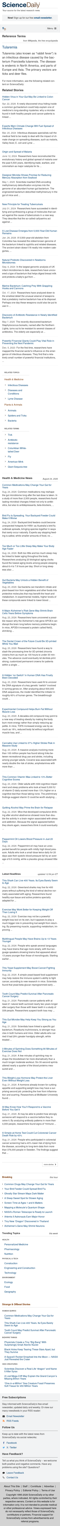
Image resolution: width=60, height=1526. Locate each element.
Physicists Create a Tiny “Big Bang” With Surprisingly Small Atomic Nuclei (25, 1343)
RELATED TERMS (11, 428)
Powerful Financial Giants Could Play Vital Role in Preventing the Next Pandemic (28, 342)
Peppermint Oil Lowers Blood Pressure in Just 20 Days (27, 840)
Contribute (35, 1486)
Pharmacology (11, 1249)
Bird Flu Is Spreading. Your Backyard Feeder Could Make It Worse (28, 517)
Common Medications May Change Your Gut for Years (26, 486)
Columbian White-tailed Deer (17, 449)
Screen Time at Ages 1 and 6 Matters (23, 1202)
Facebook (12, 1442)
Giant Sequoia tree (17, 466)
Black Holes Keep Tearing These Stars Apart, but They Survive (29, 1351)
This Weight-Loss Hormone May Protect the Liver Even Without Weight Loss (27, 1079)
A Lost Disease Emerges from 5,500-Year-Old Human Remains (29, 232)
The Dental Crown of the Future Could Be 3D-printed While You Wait (29, 642)
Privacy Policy (12, 1490)
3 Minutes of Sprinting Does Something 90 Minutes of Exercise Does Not (29, 1050)
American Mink (15, 461)
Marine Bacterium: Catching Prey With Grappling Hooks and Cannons (27, 287)
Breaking (7, 1177)
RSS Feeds (13, 1420)
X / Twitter (12, 1447)
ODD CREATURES (9, 1364)
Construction (10, 1263)
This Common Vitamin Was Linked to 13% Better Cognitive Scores (27, 778)
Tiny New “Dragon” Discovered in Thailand (26, 1221)
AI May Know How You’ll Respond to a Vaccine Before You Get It (26, 1108)
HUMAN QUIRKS (9, 1310)
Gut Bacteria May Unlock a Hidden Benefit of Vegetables (25, 581)
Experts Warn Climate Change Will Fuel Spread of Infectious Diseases (28, 127)
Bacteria (12, 420)
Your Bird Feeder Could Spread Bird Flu (25, 1188)
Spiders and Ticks (17, 415)
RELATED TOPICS (11, 372)
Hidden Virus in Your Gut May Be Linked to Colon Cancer (27, 98)
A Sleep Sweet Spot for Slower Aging (23, 1198)
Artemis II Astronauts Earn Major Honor (24, 1216)
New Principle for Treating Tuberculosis (22, 204)
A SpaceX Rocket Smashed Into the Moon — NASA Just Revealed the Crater (31, 1358)
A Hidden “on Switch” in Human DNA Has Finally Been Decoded (27, 676)
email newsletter (43, 17)
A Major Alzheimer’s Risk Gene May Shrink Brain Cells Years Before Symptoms (27, 612)
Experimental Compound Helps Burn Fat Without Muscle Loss (27, 710)
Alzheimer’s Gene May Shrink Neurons (24, 1226)
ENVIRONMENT (8, 1277)
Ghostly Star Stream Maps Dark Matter (24, 1193)
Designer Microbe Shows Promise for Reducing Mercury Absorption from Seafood (26, 176)
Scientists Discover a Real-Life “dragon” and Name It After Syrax (30, 1370)
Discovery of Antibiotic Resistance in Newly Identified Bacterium (29, 316)
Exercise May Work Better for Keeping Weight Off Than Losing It (27, 911)
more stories (49, 1164)
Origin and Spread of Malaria (17, 151)
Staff (25, 1486)
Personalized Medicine (16, 1244)
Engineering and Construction (19, 1268)
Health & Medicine (13, 379)
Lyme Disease (15, 398)
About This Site (12, 1486)
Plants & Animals (13, 404)
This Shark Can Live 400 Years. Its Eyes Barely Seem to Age (30, 882)
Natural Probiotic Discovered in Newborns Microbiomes (24, 261)
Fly (9, 456)
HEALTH (5, 1239)
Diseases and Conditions (15, 392)
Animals (12, 410)
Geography (10, 1291)
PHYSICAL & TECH (10, 1258)
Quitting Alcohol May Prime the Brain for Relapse (27, 807)
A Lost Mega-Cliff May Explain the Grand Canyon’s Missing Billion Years (30, 1377)
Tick (10, 434)
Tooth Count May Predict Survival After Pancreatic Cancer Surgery (28, 995)
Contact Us (12, 1477)
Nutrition (8, 1253)
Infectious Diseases (18, 385)
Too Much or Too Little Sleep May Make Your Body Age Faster (28, 547)
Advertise (49, 1486)
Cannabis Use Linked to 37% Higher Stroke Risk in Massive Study (28, 744)
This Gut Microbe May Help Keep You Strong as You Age (29, 1021)
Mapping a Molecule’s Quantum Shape (24, 1207)
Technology (10, 1272)
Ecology (8, 1282)
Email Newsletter (15, 1416)
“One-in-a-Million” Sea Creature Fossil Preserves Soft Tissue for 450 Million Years (29, 1385)
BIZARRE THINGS (9, 1337)
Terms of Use (48, 1490)
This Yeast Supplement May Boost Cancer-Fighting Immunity (28, 969)
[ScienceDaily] (21, 5)
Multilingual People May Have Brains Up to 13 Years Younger (29, 940)
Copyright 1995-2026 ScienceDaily (24, 1494)
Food (7, 1286)
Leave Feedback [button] (15, 1472)
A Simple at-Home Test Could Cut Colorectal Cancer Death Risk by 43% (29, 1134)
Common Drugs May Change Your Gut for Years (29, 1184)
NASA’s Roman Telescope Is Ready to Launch (28, 1212)
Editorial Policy (30, 1490)
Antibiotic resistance (13, 441)
